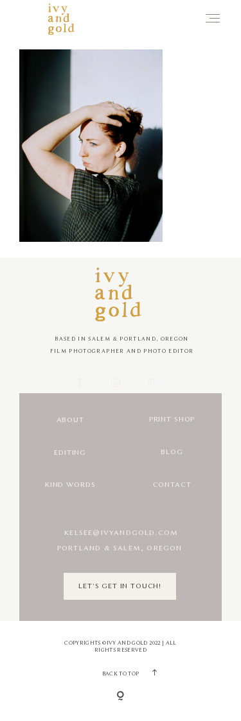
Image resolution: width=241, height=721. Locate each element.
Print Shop (172, 419)
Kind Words (70, 484)
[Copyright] (120, 696)
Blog (172, 452)
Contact (172, 484)
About (70, 420)
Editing (70, 452)
